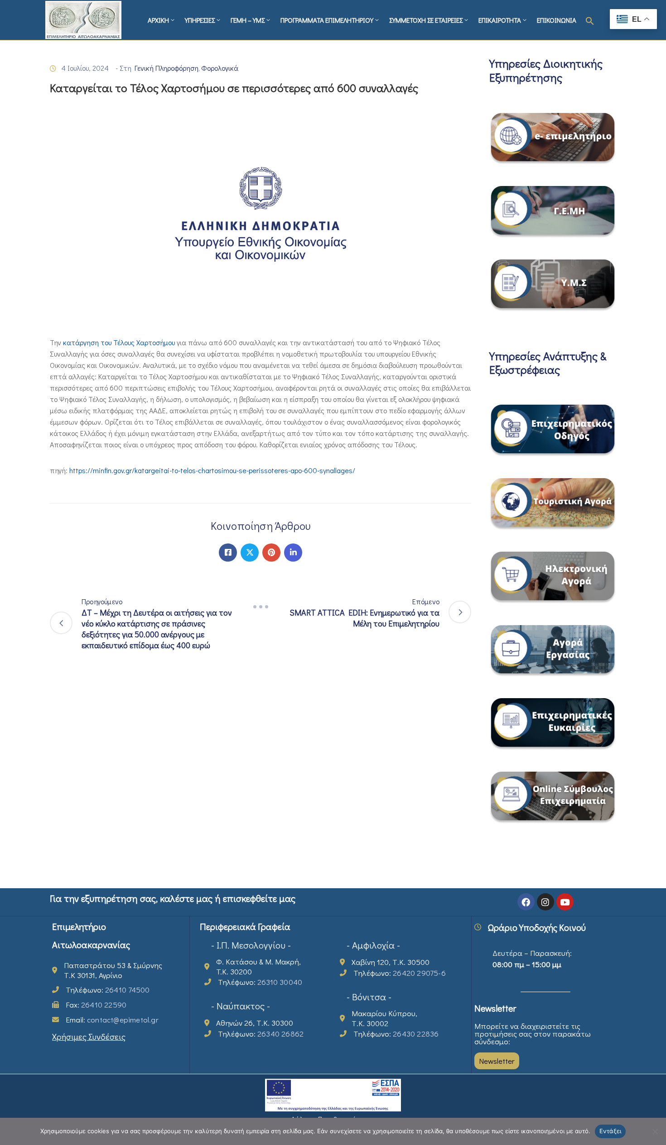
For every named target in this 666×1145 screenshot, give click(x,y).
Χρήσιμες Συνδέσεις (88, 1036)
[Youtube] (565, 901)
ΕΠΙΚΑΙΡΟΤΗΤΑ (499, 19)
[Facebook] (228, 552)
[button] (590, 20)
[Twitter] (250, 552)
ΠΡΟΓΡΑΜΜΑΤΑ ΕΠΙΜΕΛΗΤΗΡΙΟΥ (326, 19)
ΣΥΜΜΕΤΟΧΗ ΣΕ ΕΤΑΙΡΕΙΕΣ (426, 19)
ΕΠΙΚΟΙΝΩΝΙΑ (556, 19)
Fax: (96, 1004)
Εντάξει (610, 1131)
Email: (112, 1019)
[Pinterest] (271, 552)
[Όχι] (654, 1131)
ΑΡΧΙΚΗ (158, 19)
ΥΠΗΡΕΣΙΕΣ (200, 19)
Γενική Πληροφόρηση (166, 68)
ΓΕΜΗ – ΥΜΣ (248, 19)
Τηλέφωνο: (108, 989)
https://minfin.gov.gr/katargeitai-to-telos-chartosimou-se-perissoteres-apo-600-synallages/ (212, 470)
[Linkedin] (293, 552)
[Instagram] (545, 901)
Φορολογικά (219, 68)
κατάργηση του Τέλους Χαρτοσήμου (119, 342)
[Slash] (260, 607)
